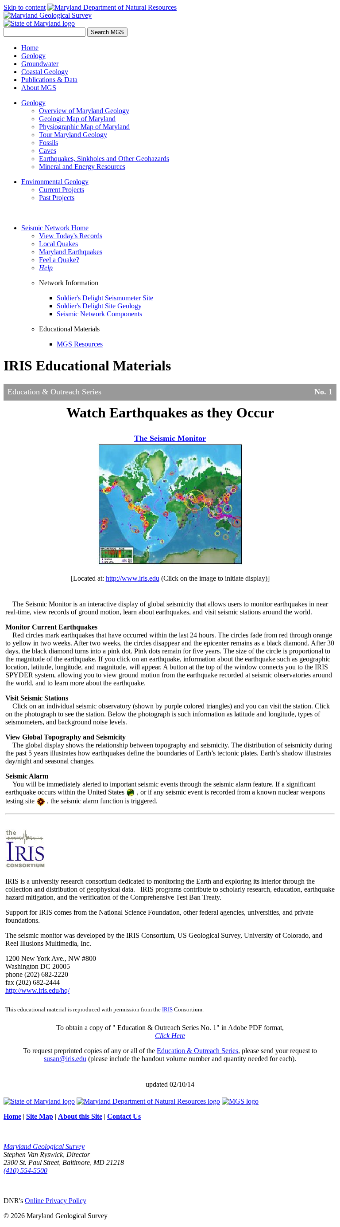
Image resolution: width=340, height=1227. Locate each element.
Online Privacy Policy (55, 1200)
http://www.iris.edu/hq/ (37, 990)
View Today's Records (70, 236)
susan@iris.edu (65, 1058)
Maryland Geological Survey (44, 1146)
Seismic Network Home (55, 228)
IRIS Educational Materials (87, 366)
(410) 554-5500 (25, 1170)
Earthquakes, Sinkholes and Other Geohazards (104, 158)
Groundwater (39, 63)
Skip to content (25, 7)
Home (30, 47)
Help (46, 267)
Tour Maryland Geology (73, 134)
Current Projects (61, 189)
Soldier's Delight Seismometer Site (105, 298)
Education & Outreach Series (197, 1050)
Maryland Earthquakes (70, 252)
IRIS (167, 1009)
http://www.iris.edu (132, 578)
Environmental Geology (55, 181)
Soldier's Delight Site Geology (99, 306)
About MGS (38, 87)
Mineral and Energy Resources (82, 166)
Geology (33, 55)
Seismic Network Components (99, 314)
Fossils (48, 142)
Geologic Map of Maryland (77, 118)
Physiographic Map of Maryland (84, 126)
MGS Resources (80, 344)
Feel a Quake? (59, 259)
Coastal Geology (44, 71)
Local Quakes (58, 244)
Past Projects (56, 197)
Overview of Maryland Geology (84, 110)
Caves (47, 150)
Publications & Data (49, 79)
